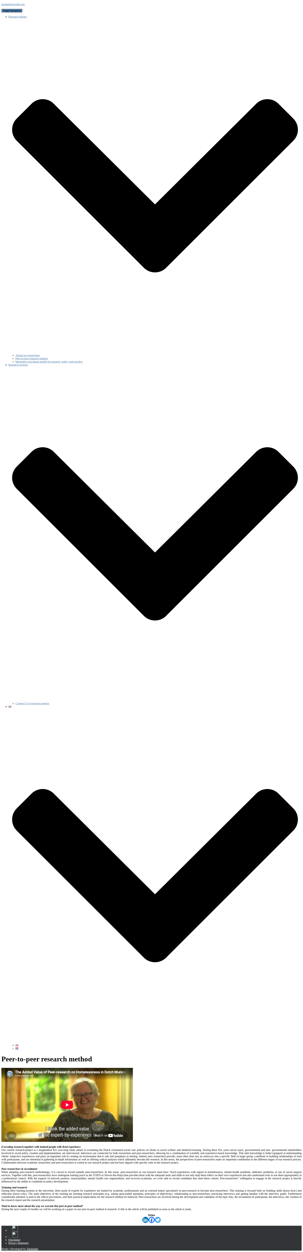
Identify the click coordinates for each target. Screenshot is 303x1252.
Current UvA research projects (32, 703)
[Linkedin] (145, 1220)
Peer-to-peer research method (31, 358)
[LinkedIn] (14, 1231)
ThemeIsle (32, 1248)
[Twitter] (158, 1220)
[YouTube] (14, 1237)
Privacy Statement (18, 1242)
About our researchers (27, 355)
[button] (155, 352)
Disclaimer (14, 1239)
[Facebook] (152, 1220)
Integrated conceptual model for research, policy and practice (49, 361)
